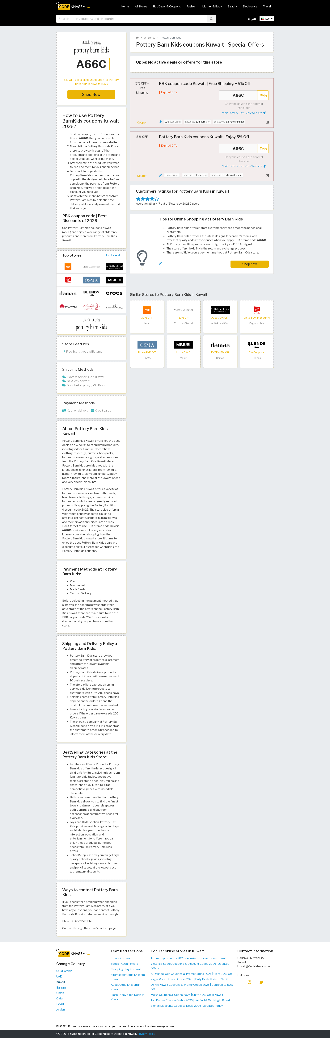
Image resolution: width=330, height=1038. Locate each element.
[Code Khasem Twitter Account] (261, 982)
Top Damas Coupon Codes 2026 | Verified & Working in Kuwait (191, 1000)
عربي (253, 18)
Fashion (192, 6)
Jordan (60, 1009)
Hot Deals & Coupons (167, 6)
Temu (147, 323)
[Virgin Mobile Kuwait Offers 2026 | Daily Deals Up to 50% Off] (256, 310)
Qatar (60, 998)
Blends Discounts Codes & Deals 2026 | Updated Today (187, 1005)
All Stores (141, 6)
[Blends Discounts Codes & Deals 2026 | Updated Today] (256, 344)
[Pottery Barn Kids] (91, 324)
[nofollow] (91, 58)
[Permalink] (160, 122)
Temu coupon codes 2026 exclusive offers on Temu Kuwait (188, 958)
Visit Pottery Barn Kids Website (242, 113)
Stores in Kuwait (121, 958)
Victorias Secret (183, 323)
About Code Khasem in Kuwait (125, 987)
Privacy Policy (146, 1034)
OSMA (147, 358)
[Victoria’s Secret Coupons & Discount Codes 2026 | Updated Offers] (183, 310)
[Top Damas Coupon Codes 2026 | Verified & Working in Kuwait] (220, 344)
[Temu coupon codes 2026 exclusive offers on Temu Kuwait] (147, 310)
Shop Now (91, 94)
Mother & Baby (212, 6)
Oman (60, 993)
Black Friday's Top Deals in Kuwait (127, 997)
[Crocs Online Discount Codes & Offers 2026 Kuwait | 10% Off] (114, 293)
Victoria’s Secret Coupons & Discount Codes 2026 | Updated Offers (190, 966)
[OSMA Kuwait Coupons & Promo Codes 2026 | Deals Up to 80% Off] (147, 344)
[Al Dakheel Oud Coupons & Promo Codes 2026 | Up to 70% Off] (220, 310)
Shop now (249, 264)
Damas (220, 358)
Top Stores (72, 255)
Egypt (60, 1004)
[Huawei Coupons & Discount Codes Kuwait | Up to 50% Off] (68, 306)
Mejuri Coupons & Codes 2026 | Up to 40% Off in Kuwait (187, 995)
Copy (263, 95)
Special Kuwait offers (124, 963)
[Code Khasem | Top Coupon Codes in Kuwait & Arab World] (137, 37)
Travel (267, 6)
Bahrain (61, 987)
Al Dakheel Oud (220, 323)
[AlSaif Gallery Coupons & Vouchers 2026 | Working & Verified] (91, 306)
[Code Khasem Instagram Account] (249, 982)
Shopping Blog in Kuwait (126, 969)
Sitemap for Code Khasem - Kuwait (128, 977)
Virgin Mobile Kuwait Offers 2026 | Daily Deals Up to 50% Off (190, 979)
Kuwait (60, 982)
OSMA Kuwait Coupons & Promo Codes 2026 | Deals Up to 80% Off (192, 987)
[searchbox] (131, 19)
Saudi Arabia (64, 971)
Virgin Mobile (256, 323)
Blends (257, 358)
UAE (59, 976)
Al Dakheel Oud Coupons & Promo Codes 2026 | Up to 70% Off (191, 974)
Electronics (250, 6)
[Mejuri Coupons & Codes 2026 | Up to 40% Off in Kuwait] (183, 344)
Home (125, 6)
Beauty (232, 6)
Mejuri (183, 358)
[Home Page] (73, 5)
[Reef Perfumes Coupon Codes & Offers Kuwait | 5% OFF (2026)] (114, 306)
